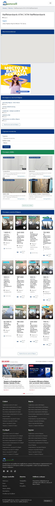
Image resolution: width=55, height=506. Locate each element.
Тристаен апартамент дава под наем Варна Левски (33, 261)
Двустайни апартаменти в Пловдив (12, 415)
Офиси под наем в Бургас (35, 429)
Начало (5, 8)
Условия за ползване (9, 471)
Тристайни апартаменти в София (12, 389)
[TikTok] (15, 448)
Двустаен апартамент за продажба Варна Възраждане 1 (47, 217)
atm (9, 17)
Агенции (5, 458)
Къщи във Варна (32, 393)
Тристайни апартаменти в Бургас (37, 417)
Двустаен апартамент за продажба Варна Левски (20, 261)
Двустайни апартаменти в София (12, 386)
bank (12, 17)
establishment (33, 17)
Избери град (6, 140)
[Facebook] (4, 448)
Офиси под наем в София (9, 400)
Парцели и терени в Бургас (35, 431)
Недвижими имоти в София (10, 382)
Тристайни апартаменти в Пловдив (12, 417)
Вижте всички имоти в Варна (27, 331)
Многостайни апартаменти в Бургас (38, 420)
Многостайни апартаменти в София (12, 391)
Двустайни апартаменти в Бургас (37, 415)
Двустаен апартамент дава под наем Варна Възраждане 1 (47, 262)
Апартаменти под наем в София (11, 396)
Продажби (23, 458)
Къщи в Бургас (32, 422)
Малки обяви (7, 466)
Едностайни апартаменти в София (12, 384)
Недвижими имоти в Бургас (35, 410)
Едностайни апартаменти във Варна (38, 384)
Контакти (6, 468)
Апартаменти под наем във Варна (37, 396)
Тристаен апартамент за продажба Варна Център (20, 216)
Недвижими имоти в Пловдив (11, 410)
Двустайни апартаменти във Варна (38, 386)
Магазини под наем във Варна (36, 398)
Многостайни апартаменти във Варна (38, 391)
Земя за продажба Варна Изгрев (7, 303)
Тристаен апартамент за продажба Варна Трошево (20, 306)
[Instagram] (11, 448)
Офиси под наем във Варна (35, 400)
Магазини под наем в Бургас (35, 427)
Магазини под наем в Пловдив (11, 427)
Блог (4, 460)
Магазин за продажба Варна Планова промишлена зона (34, 215)
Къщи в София (6, 393)
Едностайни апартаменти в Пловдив (13, 413)
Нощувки (23, 463)
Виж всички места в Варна (11, 124)
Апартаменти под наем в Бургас (37, 424)
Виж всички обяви (27, 182)
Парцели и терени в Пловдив (10, 431)
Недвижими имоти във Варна (36, 382)
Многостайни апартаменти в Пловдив (13, 420)
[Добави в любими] (11, 205)
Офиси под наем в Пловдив (10, 429)
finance (17, 17)
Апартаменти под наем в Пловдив (12, 424)
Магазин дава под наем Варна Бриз (8, 215)
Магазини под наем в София (10, 398)
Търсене (5, 136)
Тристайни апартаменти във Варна (38, 389)
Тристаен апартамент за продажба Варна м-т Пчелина (34, 306)
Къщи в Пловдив (7, 422)
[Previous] (3, 355)
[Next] (51, 355)
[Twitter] (7, 448)
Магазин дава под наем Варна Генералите (8, 261)
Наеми (22, 460)
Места (10, 8)
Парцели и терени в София (10, 402)
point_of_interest (24, 17)
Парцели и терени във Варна (36, 402)
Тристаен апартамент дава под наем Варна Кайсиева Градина (47, 307)
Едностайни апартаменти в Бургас (37, 413)
